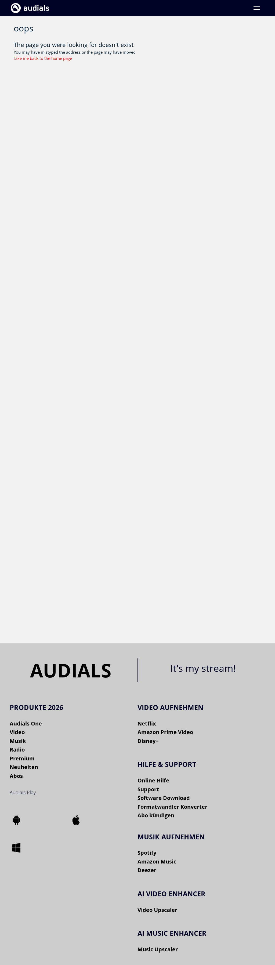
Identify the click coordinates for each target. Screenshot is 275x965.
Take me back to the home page (43, 58)
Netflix (147, 723)
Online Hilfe (153, 780)
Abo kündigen (156, 815)
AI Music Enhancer (172, 933)
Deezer (147, 870)
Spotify (147, 852)
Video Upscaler (157, 909)
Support (148, 789)
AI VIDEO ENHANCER (171, 893)
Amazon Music (157, 861)
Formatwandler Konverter (172, 806)
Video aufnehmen (170, 707)
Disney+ (148, 741)
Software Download (164, 797)
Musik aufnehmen (171, 836)
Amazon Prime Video (165, 732)
